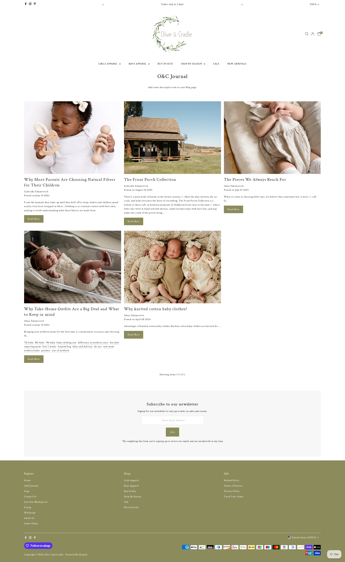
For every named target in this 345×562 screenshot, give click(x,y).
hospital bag (64, 346)
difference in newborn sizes (93, 342)
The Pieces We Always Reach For (255, 179)
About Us (29, 518)
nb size (98, 346)
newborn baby (32, 350)
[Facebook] (25, 4)
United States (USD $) (304, 537)
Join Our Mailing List (36, 502)
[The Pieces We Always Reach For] (272, 137)
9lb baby (50, 342)
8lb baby (39, 342)
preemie (45, 350)
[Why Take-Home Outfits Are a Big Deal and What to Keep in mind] (72, 267)
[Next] (242, 5)
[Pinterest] (35, 4)
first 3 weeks (49, 346)
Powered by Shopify (76, 554)
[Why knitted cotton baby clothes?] (172, 267)
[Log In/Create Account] (312, 33)
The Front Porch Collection (150, 179)
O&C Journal (31, 485)
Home (27, 480)
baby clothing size (66, 342)
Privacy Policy (232, 491)
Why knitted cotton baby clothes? (155, 309)
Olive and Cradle (53, 554)
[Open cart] (319, 33)
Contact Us (30, 496)
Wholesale (30, 512)
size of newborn (60, 350)
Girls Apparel (108, 63)
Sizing (27, 507)
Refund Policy (231, 480)
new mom (108, 346)
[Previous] (103, 5)
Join (172, 432)
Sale (216, 63)
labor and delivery (83, 346)
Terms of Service (233, 485)
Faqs (26, 491)
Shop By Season (192, 63)
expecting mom (32, 346)
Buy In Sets (165, 63)
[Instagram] (30, 4)
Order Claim (31, 523)
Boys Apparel (138, 63)
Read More (34, 219)
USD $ (313, 4)
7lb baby (28, 342)
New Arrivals (237, 63)
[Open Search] (306, 33)
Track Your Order (233, 496)
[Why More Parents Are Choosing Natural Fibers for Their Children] (72, 137)
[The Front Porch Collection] (172, 137)
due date (114, 342)
